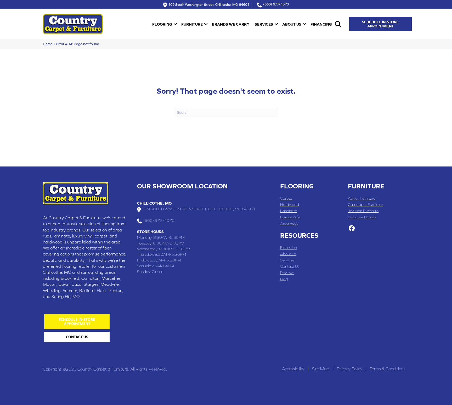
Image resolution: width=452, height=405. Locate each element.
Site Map (320, 369)
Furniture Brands (362, 217)
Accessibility (293, 369)
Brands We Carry (230, 24)
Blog (284, 279)
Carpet (286, 198)
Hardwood (289, 204)
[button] (175, 24)
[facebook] (351, 228)
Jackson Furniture (363, 211)
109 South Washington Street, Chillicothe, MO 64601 (208, 4)
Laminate (288, 211)
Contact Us (289, 266)
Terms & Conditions (387, 369)
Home (48, 44)
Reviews (287, 272)
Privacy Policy (349, 369)
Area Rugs (289, 223)
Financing (321, 24)
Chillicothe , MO (154, 203)
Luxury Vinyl (290, 217)
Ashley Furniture (361, 198)
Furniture (192, 24)
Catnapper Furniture (365, 204)
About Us (291, 24)
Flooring (162, 24)
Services (264, 24)
